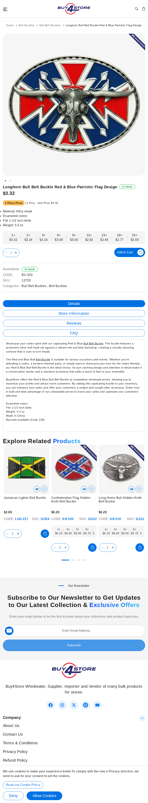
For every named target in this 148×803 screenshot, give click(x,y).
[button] (5, 180)
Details (74, 303)
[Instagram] (62, 705)
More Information (74, 313)
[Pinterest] (85, 705)
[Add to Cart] (45, 533)
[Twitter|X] (74, 705)
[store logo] (74, 8)
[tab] (74, 303)
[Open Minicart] (143, 9)
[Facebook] (50, 705)
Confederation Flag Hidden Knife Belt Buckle (71, 499)
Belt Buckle (43, 359)
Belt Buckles (27, 25)
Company (12, 717)
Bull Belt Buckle (93, 343)
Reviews (74, 323)
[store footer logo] (74, 677)
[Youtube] (97, 705)
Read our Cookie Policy (23, 784)
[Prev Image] (7, 467)
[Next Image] (46, 467)
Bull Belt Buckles (50, 25)
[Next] (141, 466)
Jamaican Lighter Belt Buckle (25, 497)
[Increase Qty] (16, 253)
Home (10, 25)
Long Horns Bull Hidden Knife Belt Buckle (120, 499)
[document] (74, 784)
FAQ (74, 333)
